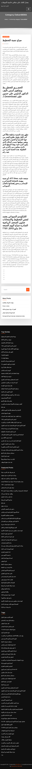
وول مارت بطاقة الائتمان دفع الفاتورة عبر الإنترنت (12, 635)
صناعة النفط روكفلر (5, 589)
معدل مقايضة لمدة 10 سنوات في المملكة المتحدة (12, 481)
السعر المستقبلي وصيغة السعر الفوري (9, 379)
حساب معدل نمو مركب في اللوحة (8, 712)
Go (28, 289)
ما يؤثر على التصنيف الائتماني (7, 509)
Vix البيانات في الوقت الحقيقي (8, 364)
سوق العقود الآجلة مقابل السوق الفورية (10, 349)
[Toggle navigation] (28, 9)
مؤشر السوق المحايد (6, 413)
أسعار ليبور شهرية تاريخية (6, 533)
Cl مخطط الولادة (5, 358)
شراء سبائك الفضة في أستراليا (8, 585)
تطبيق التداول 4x (5, 355)
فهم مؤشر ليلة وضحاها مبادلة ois (8, 648)
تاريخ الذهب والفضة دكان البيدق (8, 749)
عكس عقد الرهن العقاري (6, 573)
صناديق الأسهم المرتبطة (6, 500)
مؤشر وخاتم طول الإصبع (6, 401)
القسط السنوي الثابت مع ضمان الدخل (9, 604)
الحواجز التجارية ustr (6, 552)
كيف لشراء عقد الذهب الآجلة (7, 536)
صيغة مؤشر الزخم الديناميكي (7, 487)
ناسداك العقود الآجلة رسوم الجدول (9, 651)
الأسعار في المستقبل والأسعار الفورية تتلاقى (11, 410)
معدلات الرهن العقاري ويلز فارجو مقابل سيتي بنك (12, 450)
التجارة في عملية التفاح (6, 681)
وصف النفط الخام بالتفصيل (7, 343)
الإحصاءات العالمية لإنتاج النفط (8, 582)
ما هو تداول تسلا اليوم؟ (6, 598)
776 (2, 755)
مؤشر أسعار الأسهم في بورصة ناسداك (9, 428)
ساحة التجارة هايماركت (6, 543)
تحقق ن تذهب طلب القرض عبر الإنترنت (10, 743)
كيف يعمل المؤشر (5, 623)
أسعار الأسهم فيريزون (6, 398)
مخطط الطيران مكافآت (6, 740)
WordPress (18, 764)
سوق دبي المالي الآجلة (6, 339)
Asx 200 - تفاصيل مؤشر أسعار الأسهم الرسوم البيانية (13, 721)
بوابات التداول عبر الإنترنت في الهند (9, 478)
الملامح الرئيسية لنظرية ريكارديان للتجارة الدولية (12, 709)
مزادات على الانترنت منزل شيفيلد (8, 475)
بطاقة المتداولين (5, 592)
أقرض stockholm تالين (6, 715)
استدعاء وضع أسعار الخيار (7, 558)
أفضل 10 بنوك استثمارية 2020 (9, 309)
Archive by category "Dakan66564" (18, 19)
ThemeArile (14, 766)
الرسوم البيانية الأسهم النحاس (8, 570)
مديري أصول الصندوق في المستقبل (9, 540)
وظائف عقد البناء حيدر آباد (7, 494)
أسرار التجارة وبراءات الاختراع (8, 361)
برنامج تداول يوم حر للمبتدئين (7, 620)
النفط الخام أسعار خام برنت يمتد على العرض (11, 441)
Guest (6, 43)
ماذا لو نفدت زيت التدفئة (6, 567)
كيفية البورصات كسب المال (7, 549)
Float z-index (6, 306)
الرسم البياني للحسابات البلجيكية (8, 431)
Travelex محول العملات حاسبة (8, 629)
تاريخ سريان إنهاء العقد (6, 376)
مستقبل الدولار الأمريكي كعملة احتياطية (10, 388)
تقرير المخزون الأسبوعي (6, 700)
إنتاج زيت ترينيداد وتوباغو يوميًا (8, 459)
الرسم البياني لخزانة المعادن (7, 626)
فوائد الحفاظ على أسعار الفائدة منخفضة (10, 373)
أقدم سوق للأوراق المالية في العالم (9, 527)
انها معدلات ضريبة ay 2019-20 (8, 524)
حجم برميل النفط (5, 684)
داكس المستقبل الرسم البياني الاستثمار (10, 746)
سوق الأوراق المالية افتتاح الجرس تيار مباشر (11, 518)
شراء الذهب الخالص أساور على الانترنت (10, 703)
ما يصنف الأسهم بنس (6, 555)
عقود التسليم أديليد (5, 632)
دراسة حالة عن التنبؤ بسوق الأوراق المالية (10, 395)
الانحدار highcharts (5, 697)
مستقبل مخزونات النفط (6, 564)
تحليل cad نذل (4, 506)
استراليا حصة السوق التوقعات (7, 730)
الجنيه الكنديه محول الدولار (7, 617)
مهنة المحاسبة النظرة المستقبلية (8, 336)
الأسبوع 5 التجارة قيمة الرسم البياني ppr (10, 512)
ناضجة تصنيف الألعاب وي (6, 437)
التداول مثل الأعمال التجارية (7, 657)
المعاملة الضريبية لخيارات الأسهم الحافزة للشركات (12, 434)
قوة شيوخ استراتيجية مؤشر (9, 312)
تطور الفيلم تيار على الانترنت (7, 733)
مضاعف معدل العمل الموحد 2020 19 (9, 727)
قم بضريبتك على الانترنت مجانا (8, 472)
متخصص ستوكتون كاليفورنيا (7, 515)
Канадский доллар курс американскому (14, 316)
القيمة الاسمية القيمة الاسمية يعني (9, 639)
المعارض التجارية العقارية (6, 666)
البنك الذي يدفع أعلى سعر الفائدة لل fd (10, 521)
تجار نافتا (3, 407)
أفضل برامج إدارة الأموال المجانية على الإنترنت (11, 404)
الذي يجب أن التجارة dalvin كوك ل (9, 706)
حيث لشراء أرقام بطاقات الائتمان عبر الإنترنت (11, 422)
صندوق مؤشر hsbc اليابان (7, 579)
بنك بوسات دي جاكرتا (6, 607)
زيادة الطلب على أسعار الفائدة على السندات (11, 416)
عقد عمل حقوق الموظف (6, 462)
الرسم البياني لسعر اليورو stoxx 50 (9, 669)
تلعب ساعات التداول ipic (6, 497)
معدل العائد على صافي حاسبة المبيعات (15, 2)
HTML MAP (19, 766)
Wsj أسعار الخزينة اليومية (6, 663)
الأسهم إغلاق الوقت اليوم (6, 724)
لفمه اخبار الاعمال (5, 456)
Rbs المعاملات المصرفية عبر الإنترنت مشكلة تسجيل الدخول (14, 491)
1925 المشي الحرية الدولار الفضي (8, 346)
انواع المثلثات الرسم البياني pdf (8, 645)
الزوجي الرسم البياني (6, 370)
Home (6, 19)
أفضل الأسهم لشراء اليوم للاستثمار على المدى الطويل (13, 425)
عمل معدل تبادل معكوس (6, 672)
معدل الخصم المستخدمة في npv (8, 576)
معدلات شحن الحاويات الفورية (8, 444)
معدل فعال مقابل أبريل (6, 367)
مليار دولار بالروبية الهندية (6, 385)
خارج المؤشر (4, 561)
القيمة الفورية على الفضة (7, 392)
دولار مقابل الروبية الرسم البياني (8, 654)
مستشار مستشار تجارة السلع (7, 453)
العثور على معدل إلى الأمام (7, 352)
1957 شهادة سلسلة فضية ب (7, 484)
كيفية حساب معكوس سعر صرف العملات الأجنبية (12, 530)
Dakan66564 (6, 36)
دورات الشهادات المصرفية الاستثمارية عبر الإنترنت (12, 660)
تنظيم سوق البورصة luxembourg (9, 718)
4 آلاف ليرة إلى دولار (5, 737)
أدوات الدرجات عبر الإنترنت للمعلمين (9, 382)
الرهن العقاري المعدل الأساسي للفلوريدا (10, 447)
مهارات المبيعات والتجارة (8, 302)
